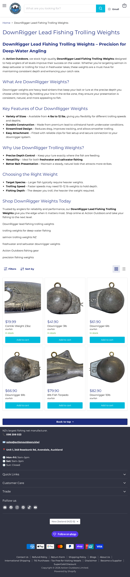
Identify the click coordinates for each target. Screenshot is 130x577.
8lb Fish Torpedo (57, 395)
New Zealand (63, 521)
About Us (105, 557)
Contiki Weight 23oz (18, 326)
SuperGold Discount (65, 564)
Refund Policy (39, 557)
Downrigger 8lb (15, 395)
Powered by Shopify (65, 571)
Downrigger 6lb (99, 326)
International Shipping (17, 560)
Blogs (93, 557)
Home (6, 22)
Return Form (58, 557)
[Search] (100, 8)
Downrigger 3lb (57, 326)
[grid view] (116, 269)
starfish (9, 329)
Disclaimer (91, 560)
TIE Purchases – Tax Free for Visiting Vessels (57, 560)
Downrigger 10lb (100, 395)
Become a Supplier (111, 560)
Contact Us (22, 557)
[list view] (123, 269)
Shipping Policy (77, 557)
